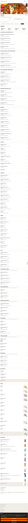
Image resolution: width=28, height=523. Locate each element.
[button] (4, 1)
